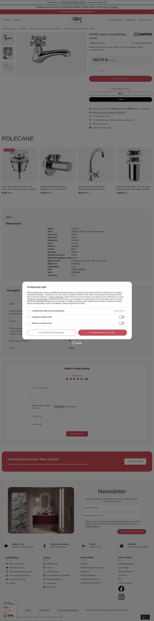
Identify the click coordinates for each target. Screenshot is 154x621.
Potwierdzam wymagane (51, 333)
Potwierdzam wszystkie (102, 333)
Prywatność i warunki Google (37, 299)
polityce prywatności (56, 297)
